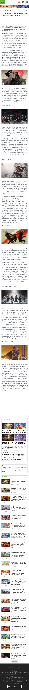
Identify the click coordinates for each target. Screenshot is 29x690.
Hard (2, 17)
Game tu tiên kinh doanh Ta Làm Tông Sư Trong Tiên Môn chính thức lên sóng (18, 564)
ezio (3, 470)
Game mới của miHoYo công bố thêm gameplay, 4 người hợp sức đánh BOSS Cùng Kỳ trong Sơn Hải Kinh (7, 443)
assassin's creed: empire (20, 468)
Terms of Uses (13, 683)
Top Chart (10, 665)
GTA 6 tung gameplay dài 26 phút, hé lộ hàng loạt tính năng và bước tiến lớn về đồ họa (19, 443)
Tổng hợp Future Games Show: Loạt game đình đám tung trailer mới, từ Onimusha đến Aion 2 (14, 447)
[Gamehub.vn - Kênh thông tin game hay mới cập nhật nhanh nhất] (2, 1)
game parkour (7, 470)
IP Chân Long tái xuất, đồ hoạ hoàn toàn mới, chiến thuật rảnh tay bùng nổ (18, 601)
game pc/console (7, 467)
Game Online (11, 667)
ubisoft (17, 466)
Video (16, 665)
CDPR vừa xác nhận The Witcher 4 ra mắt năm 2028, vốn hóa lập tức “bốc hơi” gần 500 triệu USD (13, 459)
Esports (19, 667)
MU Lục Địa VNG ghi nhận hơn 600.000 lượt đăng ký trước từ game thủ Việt (18, 655)
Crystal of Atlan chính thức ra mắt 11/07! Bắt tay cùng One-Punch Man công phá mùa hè (18, 609)
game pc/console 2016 (16, 467)
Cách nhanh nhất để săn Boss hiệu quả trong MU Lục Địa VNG (18, 628)
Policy (18, 683)
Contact (15, 686)
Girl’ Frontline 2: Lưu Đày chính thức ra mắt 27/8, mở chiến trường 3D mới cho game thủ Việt (7, 431)
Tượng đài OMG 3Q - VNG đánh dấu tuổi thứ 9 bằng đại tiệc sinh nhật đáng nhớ (20, 431)
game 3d (7, 466)
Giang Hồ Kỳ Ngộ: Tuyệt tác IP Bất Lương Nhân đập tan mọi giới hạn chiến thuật (18, 517)
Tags (3, 466)
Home (3, 665)
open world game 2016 (14, 470)
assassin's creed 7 (10, 468)
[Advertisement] (14, 405)
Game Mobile (23, 665)
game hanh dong (12, 466)
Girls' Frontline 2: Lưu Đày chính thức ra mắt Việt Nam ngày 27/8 (18, 481)
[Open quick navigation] (26, 10)
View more (14, 661)
